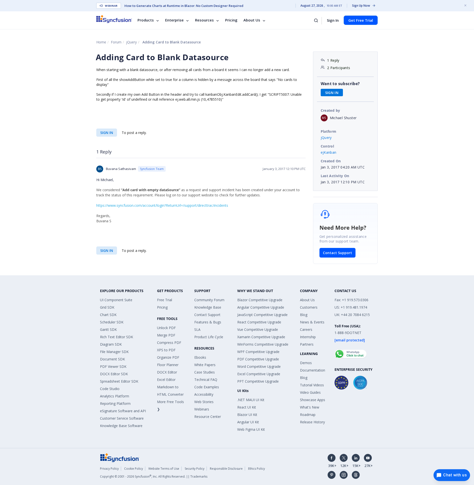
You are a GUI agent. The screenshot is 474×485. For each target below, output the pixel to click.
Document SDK (112, 359)
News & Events (312, 322)
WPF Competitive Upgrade (258, 351)
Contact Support (337, 252)
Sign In (333, 20)
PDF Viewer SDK (113, 366)
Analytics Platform (114, 396)
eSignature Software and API (123, 411)
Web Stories (204, 401)
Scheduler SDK (111, 322)
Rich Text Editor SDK (116, 337)
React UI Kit (246, 407)
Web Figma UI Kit (251, 429)
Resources (204, 20)
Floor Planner (167, 364)
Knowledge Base (207, 307)
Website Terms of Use (163, 468)
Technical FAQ (205, 379)
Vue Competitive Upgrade (257, 329)
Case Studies (204, 372)
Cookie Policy (133, 468)
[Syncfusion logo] (114, 19)
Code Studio (109, 388)
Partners (307, 344)
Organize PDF (168, 357)
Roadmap (308, 414)
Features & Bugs (207, 322)
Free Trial (164, 300)
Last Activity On (335, 175)
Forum (116, 42)
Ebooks (200, 357)
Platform (328, 131)
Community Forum (209, 300)
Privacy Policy (109, 468)
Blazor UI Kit (247, 414)
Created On (331, 161)
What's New (309, 407)
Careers (306, 329)
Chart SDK (108, 314)
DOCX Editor (167, 372)
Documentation (312, 370)
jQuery (131, 42)
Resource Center (207, 416)
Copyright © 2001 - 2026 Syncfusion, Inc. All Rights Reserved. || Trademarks (153, 476)
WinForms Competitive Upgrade (262, 344)
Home (101, 42)
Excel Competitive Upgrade (258, 374)
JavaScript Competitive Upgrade (262, 314)
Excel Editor (166, 379)
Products (146, 20)
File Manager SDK (114, 351)
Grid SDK (107, 307)
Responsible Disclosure (226, 468)
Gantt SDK (108, 329)
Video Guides (310, 392)
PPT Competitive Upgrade (258, 381)
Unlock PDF (166, 327)
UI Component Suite (116, 300)
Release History (312, 422)
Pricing (231, 20)
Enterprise (174, 20)
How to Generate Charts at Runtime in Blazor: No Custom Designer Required (183, 5)
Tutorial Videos (312, 385)
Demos (306, 362)
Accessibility (203, 394)
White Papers (205, 364)
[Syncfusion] (119, 457)
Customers (308, 307)
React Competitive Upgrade (259, 322)
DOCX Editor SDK (114, 374)
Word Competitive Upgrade (259, 366)
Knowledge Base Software (121, 425)
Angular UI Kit (248, 422)
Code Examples (206, 387)
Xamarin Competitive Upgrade (261, 337)
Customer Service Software (122, 418)
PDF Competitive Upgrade (258, 359)
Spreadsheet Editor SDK (119, 381)
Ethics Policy (256, 468)
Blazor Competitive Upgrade (259, 300)
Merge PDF (166, 335)
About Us (251, 20)
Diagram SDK (111, 344)
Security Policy (194, 468)
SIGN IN (106, 132)
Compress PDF (169, 342)
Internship (308, 337)
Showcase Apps (312, 399)
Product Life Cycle (208, 337)
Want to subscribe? (340, 83)
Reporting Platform (115, 403)
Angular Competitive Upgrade (260, 307)
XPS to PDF (166, 350)
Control (327, 146)
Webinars (201, 409)
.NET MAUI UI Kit (250, 399)
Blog (303, 314)
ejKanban (328, 152)
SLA (197, 329)
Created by (330, 110)
